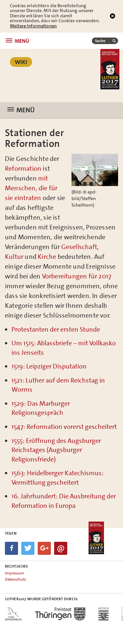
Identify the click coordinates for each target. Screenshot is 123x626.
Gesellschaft (79, 247)
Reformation (23, 168)
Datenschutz (15, 579)
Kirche (47, 256)
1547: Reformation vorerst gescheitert (64, 426)
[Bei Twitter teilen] (27, 548)
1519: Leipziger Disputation (49, 366)
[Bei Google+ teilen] (44, 548)
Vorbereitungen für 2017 (77, 276)
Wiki (21, 62)
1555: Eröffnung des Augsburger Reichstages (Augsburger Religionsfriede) (56, 449)
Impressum (14, 573)
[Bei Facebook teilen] (11, 548)
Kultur (15, 256)
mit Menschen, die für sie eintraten (31, 188)
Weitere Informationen (33, 26)
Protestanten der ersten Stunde (55, 329)
